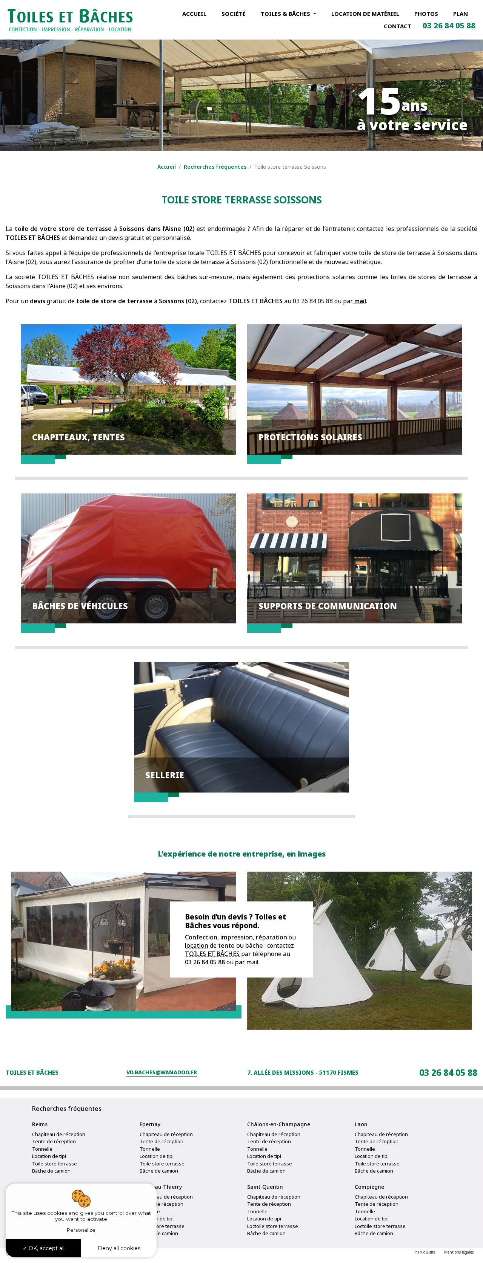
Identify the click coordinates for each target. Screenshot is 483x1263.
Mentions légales (459, 1252)
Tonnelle (42, 1148)
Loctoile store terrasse (272, 1226)
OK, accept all (46, 1248)
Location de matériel (365, 13)
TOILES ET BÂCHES (212, 954)
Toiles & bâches (286, 13)
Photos (426, 13)
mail (359, 301)
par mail (246, 962)
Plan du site (424, 1252)
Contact (397, 26)
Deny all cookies (119, 1248)
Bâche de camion (51, 1170)
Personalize (81, 1230)
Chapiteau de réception (58, 1134)
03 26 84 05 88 (449, 25)
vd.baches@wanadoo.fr (161, 1072)
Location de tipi (49, 1156)
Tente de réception (54, 1141)
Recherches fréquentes (215, 166)
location (196, 945)
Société (234, 13)
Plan (460, 13)
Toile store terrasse (54, 1163)
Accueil (194, 13)
